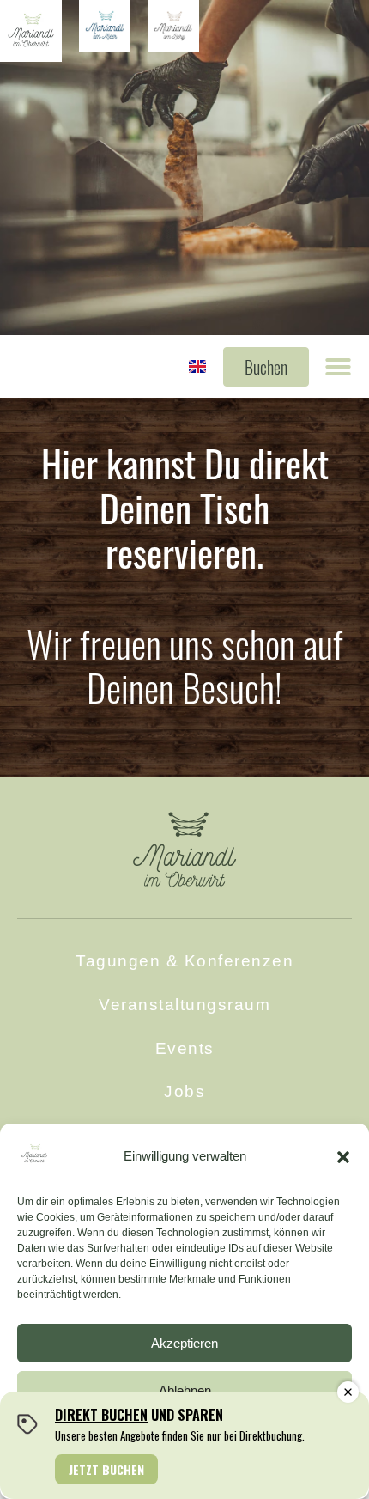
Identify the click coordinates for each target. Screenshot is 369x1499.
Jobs (184, 1091)
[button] (343, 1157)
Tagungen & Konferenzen (184, 961)
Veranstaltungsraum (184, 1005)
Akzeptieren (184, 1343)
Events (185, 1048)
